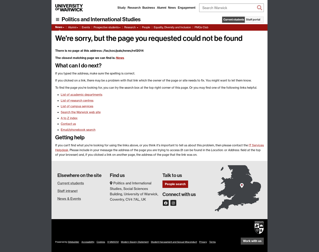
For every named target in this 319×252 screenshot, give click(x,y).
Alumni (161, 7)
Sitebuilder (73, 242)
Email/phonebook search (78, 130)
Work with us (252, 241)
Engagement (186, 7)
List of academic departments (81, 94)
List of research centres (77, 100)
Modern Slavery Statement (135, 242)
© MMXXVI (113, 242)
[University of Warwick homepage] (69, 7)
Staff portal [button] (253, 19)
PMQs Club (201, 27)
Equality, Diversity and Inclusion (172, 27)
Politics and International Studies (101, 19)
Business (148, 7)
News (172, 7)
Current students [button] (233, 19)
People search (175, 184)
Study (121, 7)
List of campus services (77, 106)
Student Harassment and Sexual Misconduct (174, 242)
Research (134, 7)
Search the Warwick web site (81, 112)
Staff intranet (67, 191)
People (146, 27)
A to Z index (69, 118)
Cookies (101, 242)
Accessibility (87, 242)
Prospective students (106, 27)
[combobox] (231, 8)
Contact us (68, 124)
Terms (212, 242)
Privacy (203, 242)
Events (86, 27)
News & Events (69, 199)
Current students (70, 183)
